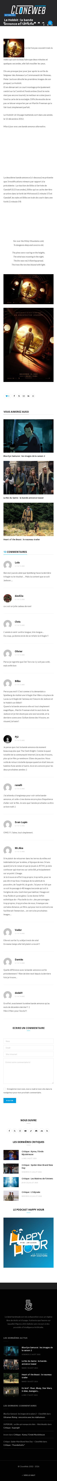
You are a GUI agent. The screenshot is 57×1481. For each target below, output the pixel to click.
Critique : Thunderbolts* (14, 1445)
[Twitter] (48, 25)
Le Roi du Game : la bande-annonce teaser (23, 497)
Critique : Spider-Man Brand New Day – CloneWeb (22, 1441)
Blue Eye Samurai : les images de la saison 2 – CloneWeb (24, 1414)
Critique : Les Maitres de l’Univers (37, 1178)
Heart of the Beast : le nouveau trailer (21, 539)
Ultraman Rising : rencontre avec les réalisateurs (24, 1417)
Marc (10, 29)
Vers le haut (29, 1475)
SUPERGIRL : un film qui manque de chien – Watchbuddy (25, 1424)
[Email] (52, 25)
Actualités (10, 15)
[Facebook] (44, 25)
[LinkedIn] (44, 28)
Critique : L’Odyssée (31, 1192)
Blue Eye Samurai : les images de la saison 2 (24, 456)
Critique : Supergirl (11, 1427)
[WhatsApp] (48, 28)
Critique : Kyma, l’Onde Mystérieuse (29, 1434)
